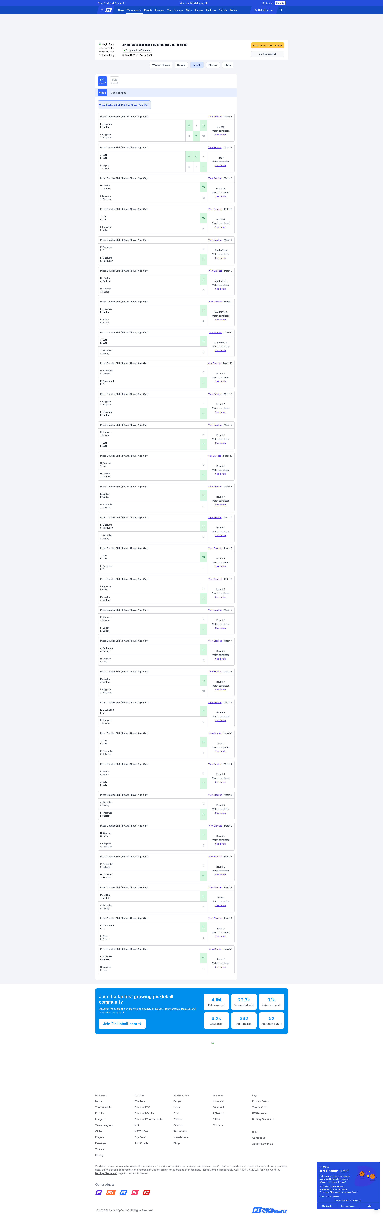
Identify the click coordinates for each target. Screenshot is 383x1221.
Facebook (219, 1107)
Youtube (218, 1125)
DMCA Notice (260, 1113)
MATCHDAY (141, 1131)
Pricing (233, 10)
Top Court (140, 1137)
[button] (106, 10)
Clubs (189, 10)
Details (181, 64)
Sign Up (280, 3)
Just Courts (141, 1143)
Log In (269, 3)
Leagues (159, 10)
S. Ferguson (106, 137)
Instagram (219, 1101)
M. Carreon (105, 288)
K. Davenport (106, 247)
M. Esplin (104, 165)
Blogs (177, 1143)
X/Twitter (218, 1113)
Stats (228, 64)
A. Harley (104, 353)
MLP (136, 1125)
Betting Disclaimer (263, 1119)
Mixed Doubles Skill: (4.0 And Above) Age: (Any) (124, 105)
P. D (102, 250)
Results (148, 10)
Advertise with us (262, 1143)
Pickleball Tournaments (148, 1119)
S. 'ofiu (103, 466)
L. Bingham (105, 134)
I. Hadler (104, 127)
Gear (177, 1113)
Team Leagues (175, 10)
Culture (178, 1119)
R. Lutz (103, 158)
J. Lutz (103, 155)
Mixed (102, 92)
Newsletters (181, 1137)
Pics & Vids (180, 1131)
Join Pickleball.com (120, 1024)
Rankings (211, 10)
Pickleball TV (142, 1107)
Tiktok (216, 1119)
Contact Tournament (269, 45)
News (121, 10)
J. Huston (104, 291)
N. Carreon (105, 463)
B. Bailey (104, 319)
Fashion (178, 1125)
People (178, 1101)
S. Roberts (105, 373)
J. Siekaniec (106, 350)
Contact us (258, 1137)
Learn (177, 1107)
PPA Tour (139, 1101)
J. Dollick (104, 168)
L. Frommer (106, 124)
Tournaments (134, 10)
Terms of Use (260, 1107)
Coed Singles (118, 92)
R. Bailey (104, 322)
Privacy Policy (260, 1101)
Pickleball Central (144, 1113)
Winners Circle (161, 64)
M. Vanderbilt (106, 370)
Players (199, 10)
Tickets (223, 10)
